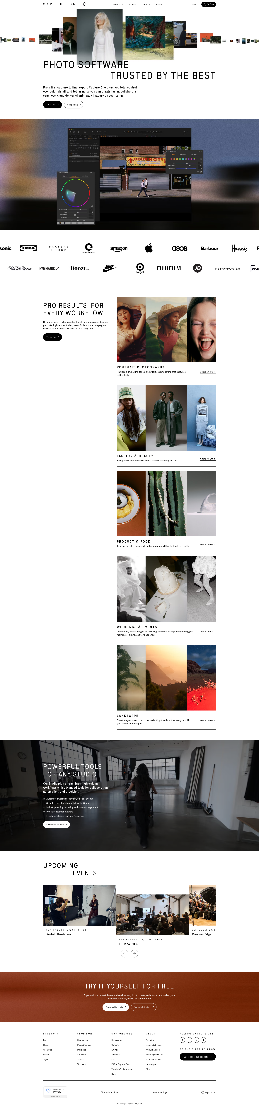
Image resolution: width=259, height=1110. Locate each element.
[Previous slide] (124, 953)
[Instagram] (189, 1040)
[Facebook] (182, 1040)
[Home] (64, 4)
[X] (196, 1040)
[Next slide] (134, 953)
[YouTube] (203, 1040)
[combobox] (210, 1092)
